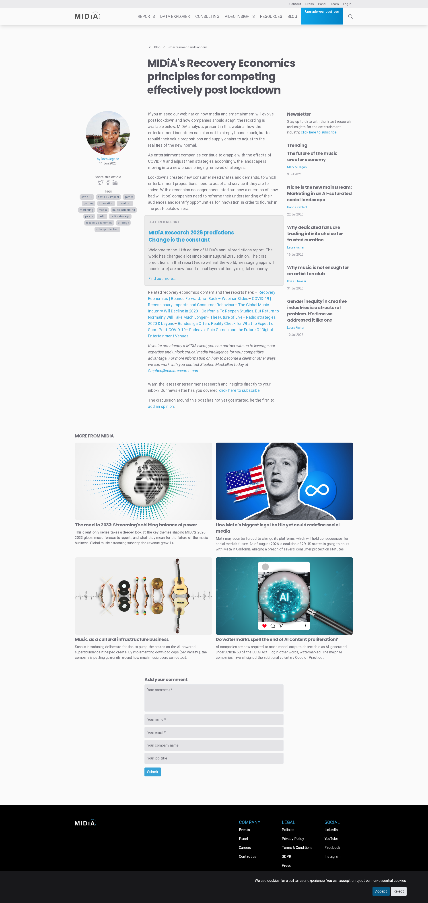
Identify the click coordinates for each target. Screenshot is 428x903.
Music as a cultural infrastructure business (122, 639)
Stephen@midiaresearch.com (173, 370)
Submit (152, 772)
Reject (398, 891)
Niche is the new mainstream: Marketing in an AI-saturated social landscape (319, 193)
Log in (347, 4)
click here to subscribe (239, 390)
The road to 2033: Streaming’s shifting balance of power (136, 525)
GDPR (286, 856)
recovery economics (99, 222)
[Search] (350, 19)
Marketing (86, 209)
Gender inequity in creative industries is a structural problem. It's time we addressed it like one (317, 310)
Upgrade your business (322, 11)
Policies (288, 830)
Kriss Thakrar (296, 281)
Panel (322, 4)
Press (309, 4)
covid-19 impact (108, 197)
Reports (146, 16)
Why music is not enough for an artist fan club (318, 270)
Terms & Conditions (297, 848)
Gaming (89, 203)
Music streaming (123, 209)
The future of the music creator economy (312, 156)
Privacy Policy (293, 839)
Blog (292, 16)
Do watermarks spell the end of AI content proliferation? (277, 639)
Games (129, 197)
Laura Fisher (296, 247)
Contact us (247, 856)
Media (103, 209)
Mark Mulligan (297, 167)
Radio (102, 216)
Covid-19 (87, 197)
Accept (381, 891)
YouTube (331, 839)
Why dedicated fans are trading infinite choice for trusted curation (315, 233)
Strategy (123, 222)
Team (334, 4)
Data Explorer (175, 16)
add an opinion (161, 406)
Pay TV (89, 216)
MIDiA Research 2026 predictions (191, 236)
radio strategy (120, 216)
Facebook (332, 848)
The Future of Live (226, 317)
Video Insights (240, 16)
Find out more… (162, 278)
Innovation (106, 203)
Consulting (207, 16)
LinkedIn (331, 830)
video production (107, 229)
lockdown (125, 203)
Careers (245, 848)
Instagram (332, 856)
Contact (295, 4)
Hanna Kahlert (297, 207)
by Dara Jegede (108, 159)
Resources (271, 16)
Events (244, 830)
